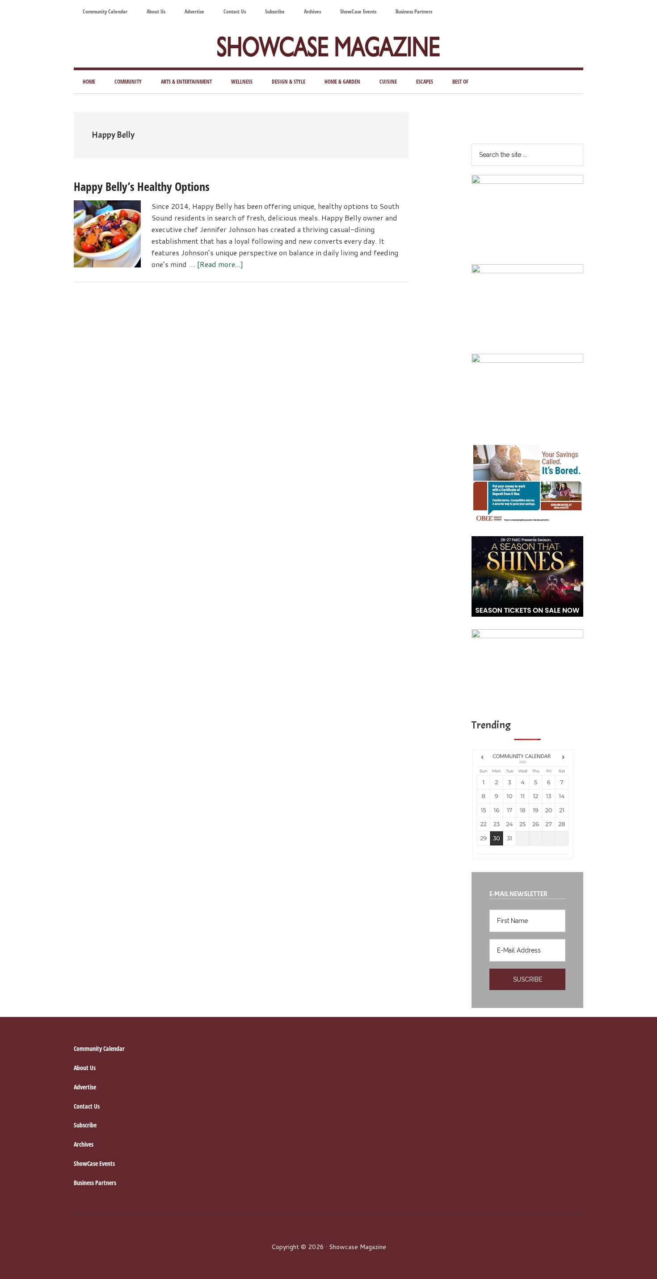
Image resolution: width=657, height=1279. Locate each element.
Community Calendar (99, 1048)
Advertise (85, 1087)
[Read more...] (220, 264)
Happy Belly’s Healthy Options (142, 186)
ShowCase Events (94, 1163)
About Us (85, 1067)
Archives (83, 1144)
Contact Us (87, 1106)
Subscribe (85, 1125)
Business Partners (95, 1182)
